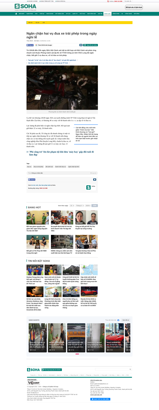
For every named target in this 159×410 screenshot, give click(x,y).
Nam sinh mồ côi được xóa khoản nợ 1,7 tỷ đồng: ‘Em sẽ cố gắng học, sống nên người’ (53, 280)
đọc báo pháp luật (44, 185)
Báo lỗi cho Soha (92, 45)
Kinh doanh (49, 13)
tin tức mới (34, 185)
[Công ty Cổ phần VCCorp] (53, 382)
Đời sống (136, 13)
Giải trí (100, 13)
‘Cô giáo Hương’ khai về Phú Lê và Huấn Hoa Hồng (85, 252)
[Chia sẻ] (30, 45)
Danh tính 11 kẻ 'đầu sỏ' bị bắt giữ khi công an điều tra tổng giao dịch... (38, 345)
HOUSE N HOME (32, 1)
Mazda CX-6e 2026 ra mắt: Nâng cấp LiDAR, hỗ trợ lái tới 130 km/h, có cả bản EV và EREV (89, 302)
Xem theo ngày (63, 205)
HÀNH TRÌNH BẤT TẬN (47, 1)
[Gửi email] (80, 45)
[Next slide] (127, 338)
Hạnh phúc (29, 13)
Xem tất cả (126, 320)
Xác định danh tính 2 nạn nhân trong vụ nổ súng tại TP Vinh (48, 63)
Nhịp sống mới (91, 13)
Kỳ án (37, 22)
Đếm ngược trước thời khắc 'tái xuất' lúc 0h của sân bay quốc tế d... (76, 345)
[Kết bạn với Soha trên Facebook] (88, 187)
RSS (127, 375)
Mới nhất (21, 13)
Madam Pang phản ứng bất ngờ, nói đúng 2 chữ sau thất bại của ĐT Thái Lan (34, 280)
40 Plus (68, 13)
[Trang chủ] (25, 7)
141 (44, 22)
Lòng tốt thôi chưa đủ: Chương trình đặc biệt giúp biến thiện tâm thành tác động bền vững (53, 303)
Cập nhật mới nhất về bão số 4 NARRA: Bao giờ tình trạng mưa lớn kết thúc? (89, 280)
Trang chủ (33, 375)
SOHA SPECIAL (61, 1)
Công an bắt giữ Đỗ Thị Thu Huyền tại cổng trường (85, 227)
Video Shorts (34, 320)
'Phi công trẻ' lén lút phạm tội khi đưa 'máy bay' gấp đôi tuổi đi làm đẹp (61, 153)
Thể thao (82, 13)
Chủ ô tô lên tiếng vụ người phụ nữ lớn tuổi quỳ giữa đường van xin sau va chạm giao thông (70, 303)
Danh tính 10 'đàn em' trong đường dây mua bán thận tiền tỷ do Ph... (95, 345)
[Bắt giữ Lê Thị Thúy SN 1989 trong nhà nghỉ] (37, 242)
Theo (62, 173)
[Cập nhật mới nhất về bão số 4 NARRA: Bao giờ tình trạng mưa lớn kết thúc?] (89, 270)
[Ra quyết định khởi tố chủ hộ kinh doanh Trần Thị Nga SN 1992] (62, 217)
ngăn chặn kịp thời (73, 166)
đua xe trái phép (38, 166)
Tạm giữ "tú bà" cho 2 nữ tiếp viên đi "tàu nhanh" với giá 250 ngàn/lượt (52, 60)
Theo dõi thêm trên (110, 320)
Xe (122, 13)
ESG (36, 13)
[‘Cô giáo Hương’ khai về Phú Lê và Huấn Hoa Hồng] (86, 242)
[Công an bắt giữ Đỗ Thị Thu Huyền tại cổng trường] (86, 217)
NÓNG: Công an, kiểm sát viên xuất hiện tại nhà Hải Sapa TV (61, 252)
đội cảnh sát (49, 166)
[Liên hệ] (94, 179)
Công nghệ (128, 13)
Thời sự (42, 13)
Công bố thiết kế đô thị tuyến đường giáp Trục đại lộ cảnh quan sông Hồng (71, 280)
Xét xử (30, 22)
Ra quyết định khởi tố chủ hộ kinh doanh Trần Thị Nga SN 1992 (61, 228)
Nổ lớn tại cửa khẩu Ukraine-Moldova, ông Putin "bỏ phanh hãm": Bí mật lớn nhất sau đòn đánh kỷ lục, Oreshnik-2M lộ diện (34, 304)
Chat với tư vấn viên (101, 399)
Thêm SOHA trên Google (45, 45)
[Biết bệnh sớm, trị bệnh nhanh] (134, 7)
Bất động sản (59, 13)
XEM (94, 205)
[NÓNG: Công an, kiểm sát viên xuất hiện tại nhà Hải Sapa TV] (62, 242)
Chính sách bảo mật (96, 394)
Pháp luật (107, 13)
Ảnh (123, 375)
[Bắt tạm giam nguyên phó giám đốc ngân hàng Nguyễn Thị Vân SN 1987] (37, 217)
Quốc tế (74, 13)
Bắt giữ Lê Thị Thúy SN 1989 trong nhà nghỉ (36, 252)
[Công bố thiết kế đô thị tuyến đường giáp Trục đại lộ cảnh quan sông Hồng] (71, 270)
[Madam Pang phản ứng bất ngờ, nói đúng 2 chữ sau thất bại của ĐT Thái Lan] (34, 270)
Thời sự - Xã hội (42, 375)
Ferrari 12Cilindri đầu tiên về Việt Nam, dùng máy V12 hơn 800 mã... (114, 345)
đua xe (73, 120)
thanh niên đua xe (60, 166)
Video (118, 375)
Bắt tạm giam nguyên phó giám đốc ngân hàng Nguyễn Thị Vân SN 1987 (36, 228)
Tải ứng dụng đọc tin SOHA (52, 369)
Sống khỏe (116, 13)
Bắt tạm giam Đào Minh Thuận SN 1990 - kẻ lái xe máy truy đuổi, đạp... (56, 345)
